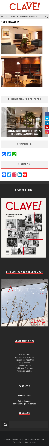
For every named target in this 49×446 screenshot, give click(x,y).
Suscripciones (24, 354)
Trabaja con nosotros (24, 360)
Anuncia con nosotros (24, 357)
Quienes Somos (24, 365)
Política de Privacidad (24, 368)
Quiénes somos (30, 442)
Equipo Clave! (24, 362)
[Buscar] (47, 16)
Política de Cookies (24, 371)
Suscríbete (7, 440)
